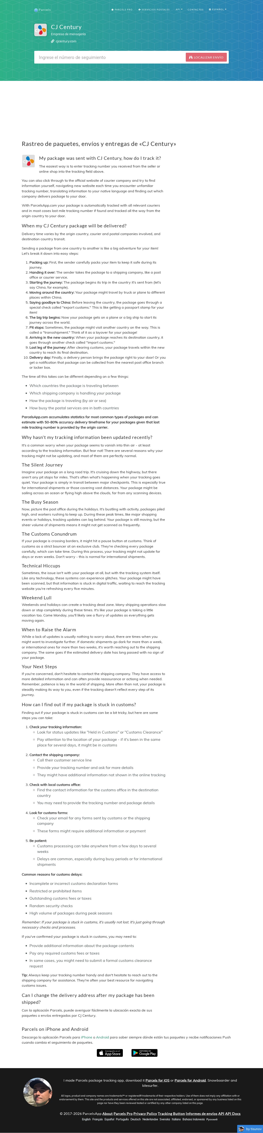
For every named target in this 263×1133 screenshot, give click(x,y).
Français (97, 1119)
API (221, 1113)
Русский (212, 1119)
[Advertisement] (131, 108)
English (86, 1119)
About (107, 1113)
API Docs (233, 1113)
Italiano (176, 1119)
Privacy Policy (145, 1113)
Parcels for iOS (157, 1080)
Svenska (165, 1119)
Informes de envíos (202, 1113)
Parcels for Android (190, 1080)
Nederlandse (150, 1119)
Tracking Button (171, 1113)
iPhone (86, 1037)
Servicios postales (155, 9)
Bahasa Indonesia (194, 1119)
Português (122, 1119)
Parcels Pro (123, 9)
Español (109, 1119)
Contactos (196, 9)
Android (102, 1037)
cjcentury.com (66, 41)
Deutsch (136, 1119)
